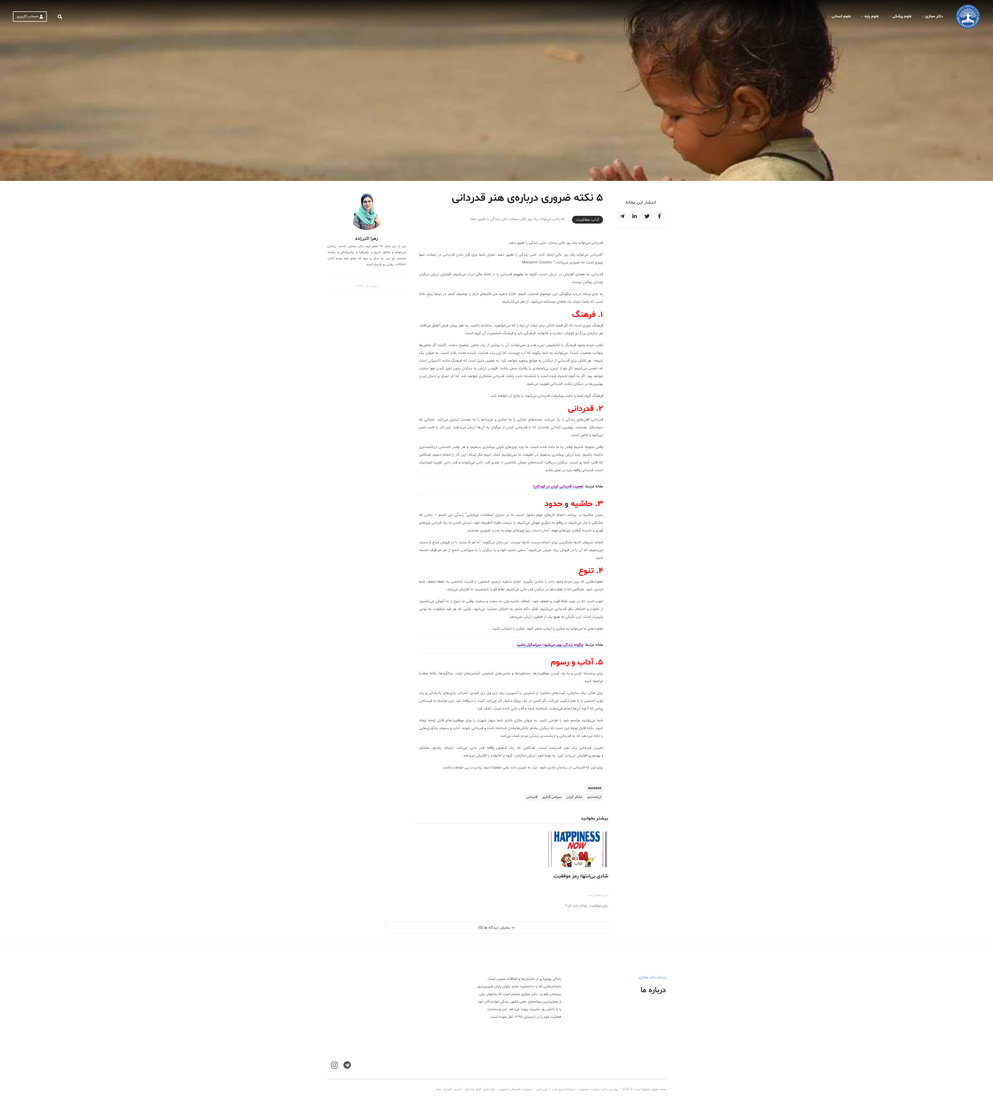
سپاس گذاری (551, 797)
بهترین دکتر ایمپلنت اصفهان (598, 1089)
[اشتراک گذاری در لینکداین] (634, 216)
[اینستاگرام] (334, 1065)
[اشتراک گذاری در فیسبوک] (659, 216)
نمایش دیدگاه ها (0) (494, 927)
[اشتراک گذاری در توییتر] (647, 216)
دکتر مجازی (934, 16)
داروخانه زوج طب (563, 1089)
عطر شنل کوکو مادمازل (479, 1089)
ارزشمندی (594, 797)
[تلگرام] (347, 1065)
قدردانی (531, 797)
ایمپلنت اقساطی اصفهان (515, 1089)
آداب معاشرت (587, 220)
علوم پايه (871, 16)
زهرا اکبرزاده (366, 238)
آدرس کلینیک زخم (448, 1089)
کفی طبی (542, 1089)
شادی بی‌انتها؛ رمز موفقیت (581, 876)
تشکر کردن (574, 797)
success (594, 788)
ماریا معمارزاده (598, 895)
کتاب (578, 863)
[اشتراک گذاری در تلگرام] (622, 216)
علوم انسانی (841, 16)
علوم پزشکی (902, 16)
